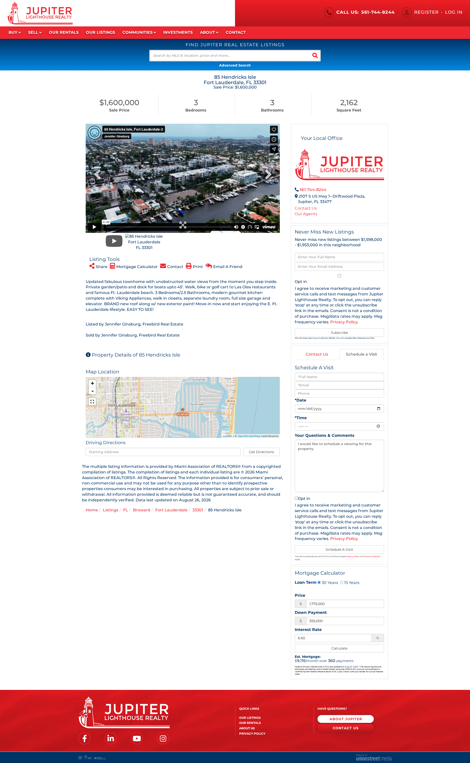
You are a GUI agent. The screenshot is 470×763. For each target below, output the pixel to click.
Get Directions (261, 452)
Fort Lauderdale (171, 510)
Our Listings (250, 717)
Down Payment (311, 612)
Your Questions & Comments (324, 435)
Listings (110, 510)
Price (300, 595)
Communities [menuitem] (137, 32)
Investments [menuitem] (178, 32)
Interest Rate (308, 629)
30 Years (329, 582)
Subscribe (339, 332)
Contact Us (306, 208)
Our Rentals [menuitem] (64, 32)
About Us (247, 728)
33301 (197, 510)
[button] (315, 55)
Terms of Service (372, 556)
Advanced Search (235, 65)
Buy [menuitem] (13, 32)
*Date (300, 400)
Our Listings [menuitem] (100, 32)
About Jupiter (345, 719)
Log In (454, 12)
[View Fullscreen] (92, 401)
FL (125, 510)
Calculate (339, 648)
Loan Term (306, 582)
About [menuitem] (207, 32)
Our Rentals (250, 723)
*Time (301, 417)
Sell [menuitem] (33, 32)
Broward (141, 510)
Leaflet (228, 436)
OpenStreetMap (249, 436)
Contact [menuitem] (236, 32)
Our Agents (306, 214)
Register (426, 12)
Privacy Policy (343, 322)
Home (92, 510)
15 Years (351, 582)
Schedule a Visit (361, 354)
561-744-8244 (378, 12)
